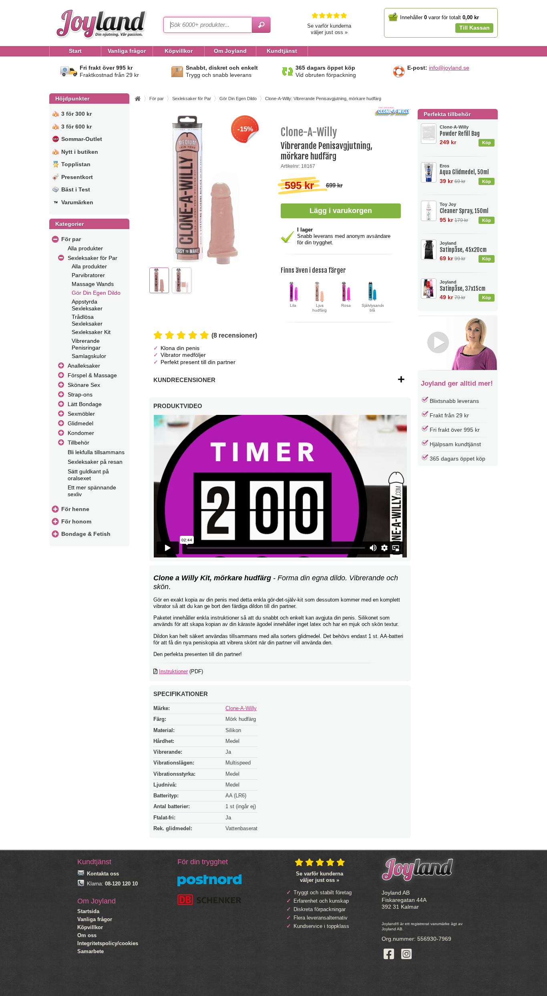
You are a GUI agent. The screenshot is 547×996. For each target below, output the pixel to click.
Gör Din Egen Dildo (96, 293)
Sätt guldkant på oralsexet (88, 474)
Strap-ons (80, 394)
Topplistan (75, 164)
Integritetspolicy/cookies (107, 943)
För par (71, 239)
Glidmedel (80, 423)
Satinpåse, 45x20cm (463, 247)
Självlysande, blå (374, 308)
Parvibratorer (88, 275)
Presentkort (77, 177)
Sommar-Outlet (81, 139)
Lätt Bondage (85, 404)
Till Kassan (474, 27)
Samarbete (90, 951)
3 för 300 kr (76, 114)
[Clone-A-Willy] (393, 114)
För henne (75, 509)
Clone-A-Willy (241, 708)
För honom (76, 521)
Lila (293, 305)
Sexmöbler (81, 413)
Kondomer (81, 433)
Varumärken (77, 202)
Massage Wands (93, 284)
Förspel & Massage (92, 375)
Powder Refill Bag (460, 131)
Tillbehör (78, 442)
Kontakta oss (103, 874)
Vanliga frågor (94, 919)
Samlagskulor (89, 356)
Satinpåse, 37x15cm (462, 286)
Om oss (87, 935)
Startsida (88, 911)
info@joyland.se (449, 67)
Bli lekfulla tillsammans (96, 452)
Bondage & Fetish (86, 534)
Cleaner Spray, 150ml (464, 208)
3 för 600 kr (76, 126)
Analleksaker (84, 365)
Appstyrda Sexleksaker (87, 305)
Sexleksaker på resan (95, 462)
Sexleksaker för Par (92, 258)
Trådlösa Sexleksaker (87, 320)
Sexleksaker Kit (91, 332)
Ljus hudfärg (319, 308)
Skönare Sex (84, 385)
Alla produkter (85, 248)
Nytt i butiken (79, 152)
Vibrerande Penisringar (86, 344)
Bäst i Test (75, 189)
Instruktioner (173, 671)
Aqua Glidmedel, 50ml (464, 169)
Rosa (346, 305)
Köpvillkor (90, 927)
